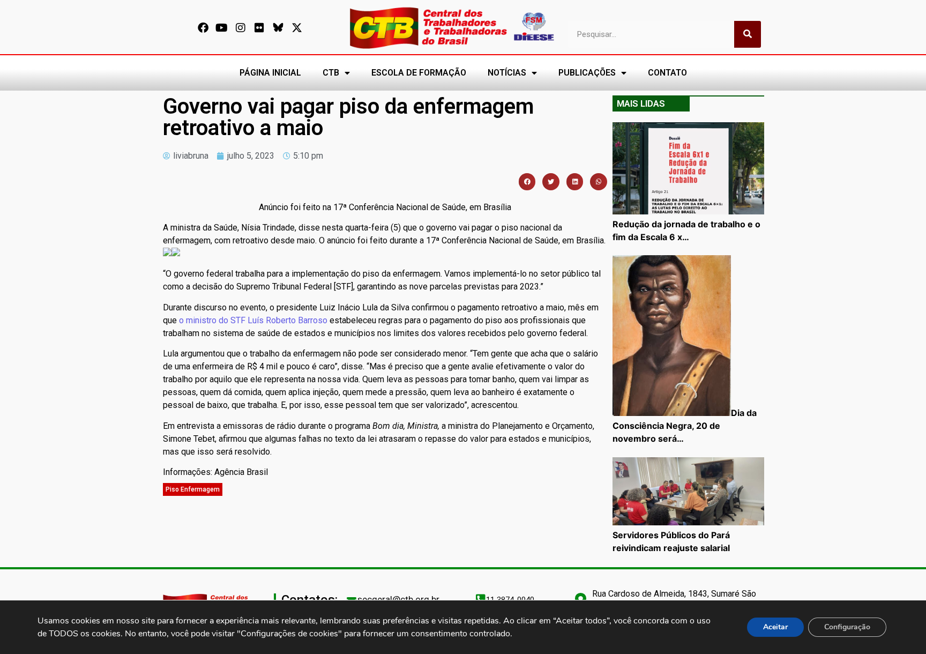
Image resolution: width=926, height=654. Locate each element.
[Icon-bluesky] (278, 27)
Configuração (847, 627)
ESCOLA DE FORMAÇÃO (418, 73)
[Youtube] (221, 27)
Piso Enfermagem (193, 489)
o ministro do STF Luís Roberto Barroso (253, 320)
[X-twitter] (296, 27)
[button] (527, 181)
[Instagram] (240, 27)
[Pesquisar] (747, 34)
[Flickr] (259, 27)
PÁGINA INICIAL (270, 73)
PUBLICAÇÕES (587, 73)
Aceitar (775, 627)
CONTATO (667, 73)
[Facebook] (203, 27)
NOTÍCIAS (507, 73)
